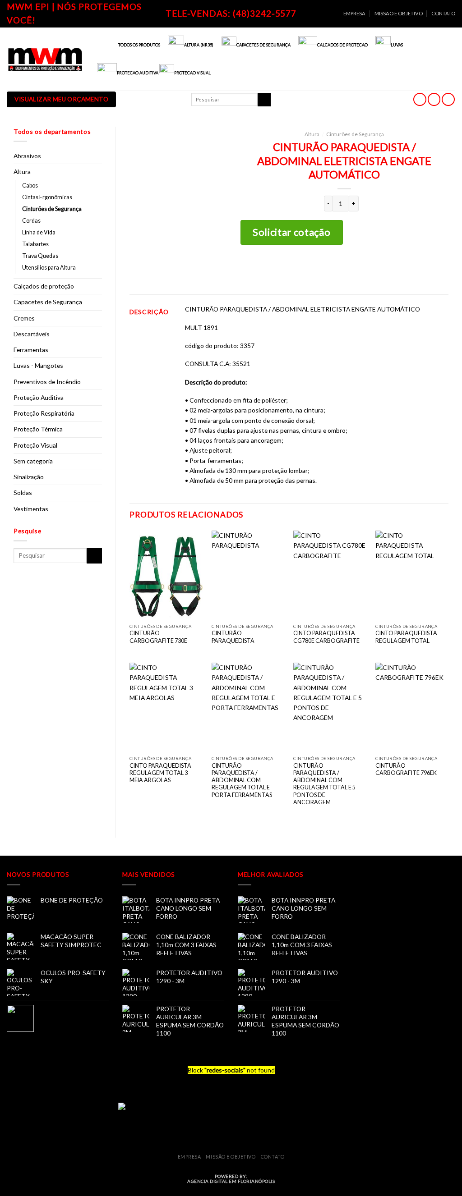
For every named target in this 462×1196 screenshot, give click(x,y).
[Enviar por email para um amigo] (351, 269)
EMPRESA (354, 13)
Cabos (30, 185)
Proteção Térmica (38, 429)
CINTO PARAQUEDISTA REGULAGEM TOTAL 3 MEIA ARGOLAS (160, 773)
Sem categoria (33, 461)
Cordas (31, 220)
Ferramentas (31, 349)
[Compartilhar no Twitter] (337, 269)
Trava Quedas (40, 255)
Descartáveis (32, 334)
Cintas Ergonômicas (47, 197)
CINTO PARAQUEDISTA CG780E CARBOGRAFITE (326, 637)
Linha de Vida (38, 232)
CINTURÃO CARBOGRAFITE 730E (158, 637)
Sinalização (29, 477)
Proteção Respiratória (44, 413)
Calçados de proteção (44, 286)
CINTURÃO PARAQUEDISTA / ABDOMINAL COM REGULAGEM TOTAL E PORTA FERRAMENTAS (242, 780)
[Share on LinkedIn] (366, 269)
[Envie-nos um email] (434, 99)
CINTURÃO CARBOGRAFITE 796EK (406, 769)
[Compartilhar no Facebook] (323, 269)
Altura (22, 171)
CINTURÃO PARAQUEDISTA (233, 637)
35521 (241, 363)
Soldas (23, 492)
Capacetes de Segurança (48, 302)
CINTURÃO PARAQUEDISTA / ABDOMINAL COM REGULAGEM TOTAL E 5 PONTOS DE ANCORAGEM (324, 784)
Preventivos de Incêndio (47, 381)
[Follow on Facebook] (419, 99)
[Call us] (448, 99)
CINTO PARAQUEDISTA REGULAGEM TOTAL (406, 637)
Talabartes (35, 244)
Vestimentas (31, 509)
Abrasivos (27, 156)
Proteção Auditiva (39, 397)
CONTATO (443, 13)
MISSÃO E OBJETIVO (398, 13)
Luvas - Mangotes (38, 365)
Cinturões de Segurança (52, 209)
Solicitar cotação (291, 232)
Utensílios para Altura (49, 267)
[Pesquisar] (264, 99)
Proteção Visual (35, 445)
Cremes (24, 318)
